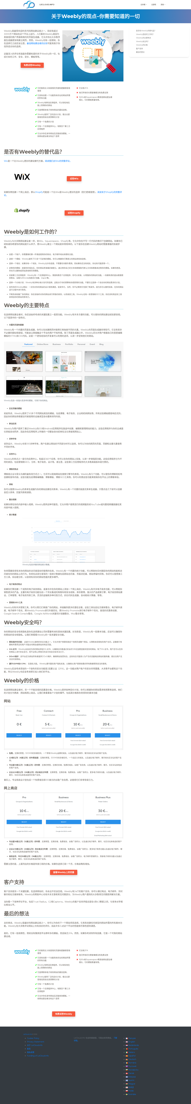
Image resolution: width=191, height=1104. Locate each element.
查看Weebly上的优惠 (63, 872)
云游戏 (153, 5)
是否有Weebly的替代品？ (146, 31)
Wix (6, 161)
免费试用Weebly (32, 65)
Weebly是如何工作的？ (145, 34)
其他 (162, 5)
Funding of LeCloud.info (38, 1056)
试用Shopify (74, 213)
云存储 (143, 5)
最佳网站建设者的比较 (37, 43)
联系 (29, 1049)
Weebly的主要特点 (143, 38)
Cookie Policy (33, 1038)
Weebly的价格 (142, 45)
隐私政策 (30, 1052)
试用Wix (74, 178)
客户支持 (139, 48)
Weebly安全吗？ (142, 41)
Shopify (39, 192)
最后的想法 (140, 52)
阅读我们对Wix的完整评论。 (58, 161)
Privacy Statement (35, 1042)
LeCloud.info (46, 4)
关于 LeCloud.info (34, 1045)
